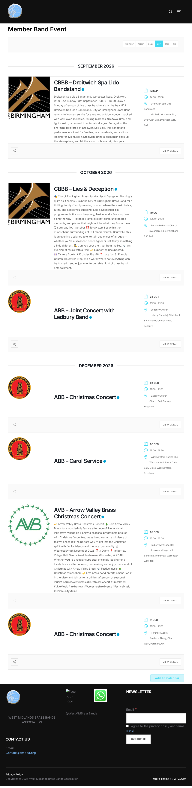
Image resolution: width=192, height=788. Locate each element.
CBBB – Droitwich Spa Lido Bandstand (86, 85)
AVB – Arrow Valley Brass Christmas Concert (85, 513)
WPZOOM (180, 778)
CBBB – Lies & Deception (84, 189)
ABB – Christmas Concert (85, 397)
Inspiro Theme (160, 778)
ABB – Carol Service (78, 461)
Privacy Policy (14, 774)
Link (130, 731)
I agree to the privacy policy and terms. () (155, 728)
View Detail (170, 151)
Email (131, 709)
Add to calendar (167, 678)
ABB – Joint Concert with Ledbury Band (84, 313)
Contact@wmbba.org (21, 753)
